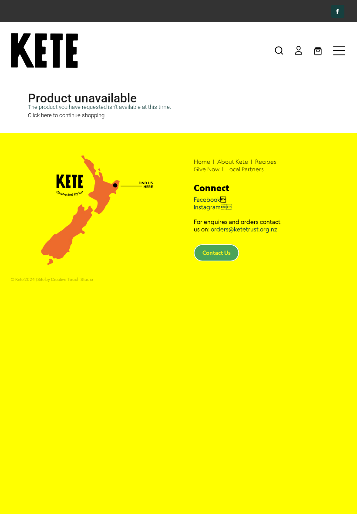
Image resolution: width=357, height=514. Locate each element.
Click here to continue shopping (66, 115)
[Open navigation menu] (339, 50)
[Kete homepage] (137, 50)
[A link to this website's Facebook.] (337, 11)
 (213, 206)
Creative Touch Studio (72, 279)
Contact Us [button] (216, 252)
